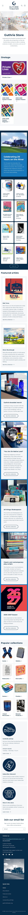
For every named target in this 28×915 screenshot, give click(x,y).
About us (5, 897)
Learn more (6, 753)
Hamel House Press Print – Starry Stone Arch (20, 237)
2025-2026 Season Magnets (5, 120)
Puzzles (18, 696)
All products (6, 890)
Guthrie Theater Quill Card (6, 258)
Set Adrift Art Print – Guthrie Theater (7, 215)
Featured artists (7, 893)
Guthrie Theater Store (10, 911)
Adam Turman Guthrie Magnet (19, 258)
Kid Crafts (19, 678)
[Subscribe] (23, 829)
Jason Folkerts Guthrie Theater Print (20, 215)
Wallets (18, 661)
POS (16, 911)
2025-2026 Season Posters (20, 98)
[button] (2, 5)
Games (4, 696)
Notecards (5, 678)
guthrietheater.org (8, 903)
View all (14, 266)
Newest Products (18, 714)
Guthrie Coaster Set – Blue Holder (20, 194)
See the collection (8, 319)
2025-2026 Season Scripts (7, 98)
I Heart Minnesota (5, 714)
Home (4, 887)
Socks (4, 661)
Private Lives (6, 77)
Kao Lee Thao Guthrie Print (6, 237)
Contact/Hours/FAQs (8, 900)
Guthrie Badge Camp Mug (6, 194)
